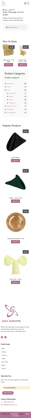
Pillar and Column (12, 106)
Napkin (11, 96)
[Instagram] (5, 337)
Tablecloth (12, 103)
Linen (8, 90)
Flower (9, 86)
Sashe (10, 99)
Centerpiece (10, 83)
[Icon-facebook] (2, 337)
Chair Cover (12, 93)
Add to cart (8, 64)
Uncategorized (11, 112)
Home (6, 9)
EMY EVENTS (14, 414)
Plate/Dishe (10, 109)
